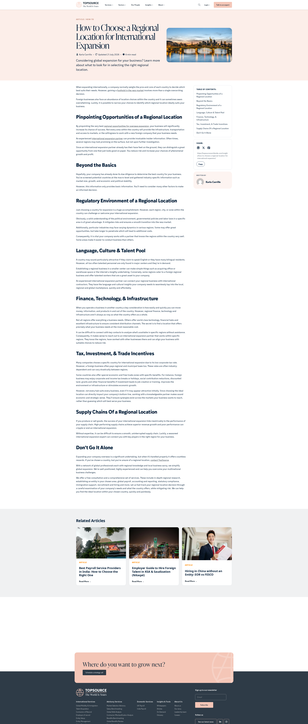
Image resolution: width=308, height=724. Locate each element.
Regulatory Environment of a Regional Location (208, 106)
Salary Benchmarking (114, 709)
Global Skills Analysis (114, 712)
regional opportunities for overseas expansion (126, 125)
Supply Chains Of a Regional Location (212, 128)
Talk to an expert (222, 5)
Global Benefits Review (115, 721)
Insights (148, 5)
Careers (177, 715)
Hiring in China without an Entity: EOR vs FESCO (203, 572)
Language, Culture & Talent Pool (210, 112)
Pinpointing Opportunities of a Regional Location (209, 95)
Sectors (121, 5)
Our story (177, 709)
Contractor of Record (84, 712)
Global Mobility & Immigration (87, 705)
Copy (201, 164)
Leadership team (180, 712)
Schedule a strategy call (94, 672)
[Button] (199, 5)
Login (206, 5)
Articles (159, 709)
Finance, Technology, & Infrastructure (206, 118)
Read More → (85, 581)
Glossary (160, 715)
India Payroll (141, 709)
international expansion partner (107, 138)
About (160, 5)
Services (108, 5)
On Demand (161, 712)
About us (177, 705)
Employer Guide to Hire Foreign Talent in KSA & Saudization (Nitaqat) (154, 571)
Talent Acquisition (82, 709)
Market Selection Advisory (116, 705)
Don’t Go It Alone (203, 132)
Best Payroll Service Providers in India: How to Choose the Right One (100, 571)
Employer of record (83, 715)
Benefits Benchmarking (115, 718)
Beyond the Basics (204, 101)
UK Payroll (140, 705)
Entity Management (83, 721)
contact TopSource (160, 460)
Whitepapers (161, 705)
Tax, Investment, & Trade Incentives (212, 124)
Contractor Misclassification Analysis (120, 715)
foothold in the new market (130, 90)
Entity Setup (80, 718)
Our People (135, 5)
